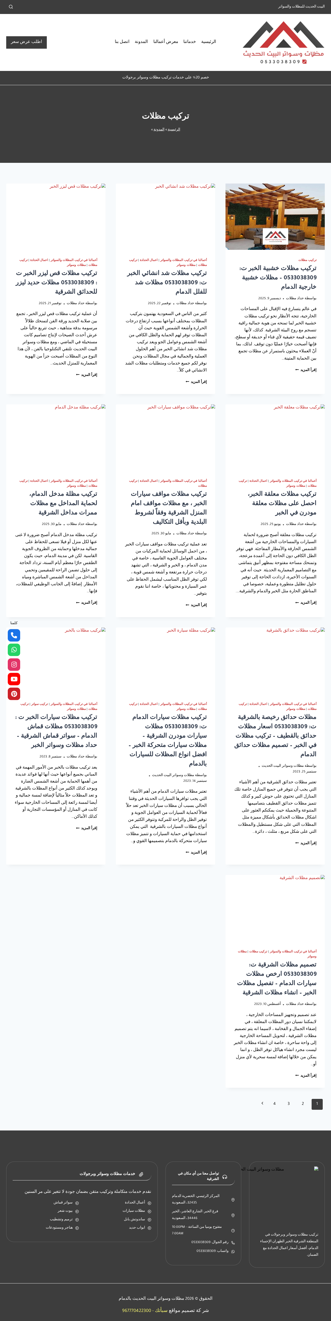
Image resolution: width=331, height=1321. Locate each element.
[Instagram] (14, 664)
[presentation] (275, 217)
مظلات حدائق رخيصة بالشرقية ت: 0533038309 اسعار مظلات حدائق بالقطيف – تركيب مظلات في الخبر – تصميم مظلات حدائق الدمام (275, 736)
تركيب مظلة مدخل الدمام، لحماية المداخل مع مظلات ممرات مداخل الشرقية (63, 504)
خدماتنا (189, 42)
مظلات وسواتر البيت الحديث (283, 766)
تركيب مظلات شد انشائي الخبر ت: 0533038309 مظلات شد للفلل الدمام (167, 283)
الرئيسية (208, 42)
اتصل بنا (122, 42)
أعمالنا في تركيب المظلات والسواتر (183, 260)
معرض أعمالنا (165, 42)
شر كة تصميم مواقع (189, 1311)
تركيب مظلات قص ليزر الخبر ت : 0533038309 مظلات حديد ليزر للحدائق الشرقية (56, 283)
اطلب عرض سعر (26, 42)
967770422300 (136, 1311)
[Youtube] (14, 679)
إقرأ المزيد (306, 370)
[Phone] (14, 635)
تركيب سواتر (39, 704)
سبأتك (161, 1311)
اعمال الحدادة (149, 260)
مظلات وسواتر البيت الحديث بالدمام (151, 1299)
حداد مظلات (295, 299)
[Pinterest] (14, 694)
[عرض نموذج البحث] (11, 7)
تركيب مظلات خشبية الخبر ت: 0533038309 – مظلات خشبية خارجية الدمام (278, 278)
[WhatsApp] (14, 650)
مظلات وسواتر (186, 265)
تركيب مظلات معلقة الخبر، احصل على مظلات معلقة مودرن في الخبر (282, 504)
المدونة (141, 42)
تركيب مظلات (307, 260)
